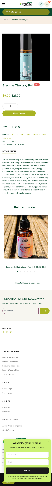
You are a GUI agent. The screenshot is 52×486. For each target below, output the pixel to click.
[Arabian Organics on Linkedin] (11, 331)
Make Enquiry (19, 113)
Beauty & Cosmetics (11, 366)
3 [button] (24, 271)
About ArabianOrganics (12, 426)
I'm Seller (6, 412)
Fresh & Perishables (10, 370)
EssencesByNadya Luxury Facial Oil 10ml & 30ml (26, 267)
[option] (26, 243)
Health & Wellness (10, 362)
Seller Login (7, 393)
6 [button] (34, 271)
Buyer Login (7, 389)
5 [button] (30, 271)
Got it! (8, 482)
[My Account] (41, 4)
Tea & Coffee (8, 374)
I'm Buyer (6, 407)
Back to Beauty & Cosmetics (27, 283)
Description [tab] (9, 151)
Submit (27, 471)
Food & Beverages (10, 357)
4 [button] (27, 271)
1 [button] (17, 271)
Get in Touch (8, 430)
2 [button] (20, 271)
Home (5, 20)
